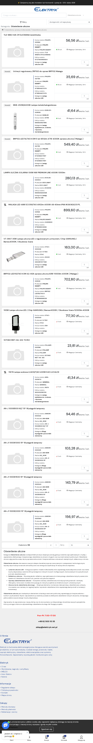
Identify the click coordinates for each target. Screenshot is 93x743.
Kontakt (4, 693)
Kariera (4, 677)
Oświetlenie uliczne (39, 30)
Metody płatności (8, 709)
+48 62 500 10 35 (46, 621)
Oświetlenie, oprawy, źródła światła (17, 30)
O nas (3, 666)
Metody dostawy (8, 707)
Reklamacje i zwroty (9, 712)
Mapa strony (6, 695)
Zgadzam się (46, 729)
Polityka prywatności (9, 690)
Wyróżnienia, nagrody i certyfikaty (15, 669)
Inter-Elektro (6, 674)
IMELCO (4, 672)
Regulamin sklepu (8, 687)
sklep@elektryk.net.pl (46, 627)
